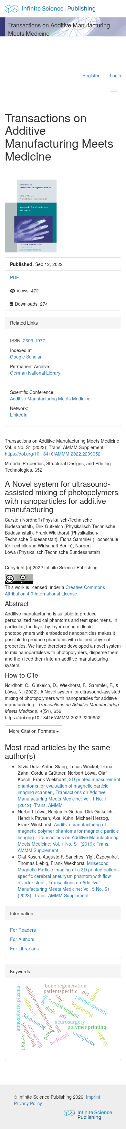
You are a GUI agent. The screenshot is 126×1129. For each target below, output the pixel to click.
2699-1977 (34, 340)
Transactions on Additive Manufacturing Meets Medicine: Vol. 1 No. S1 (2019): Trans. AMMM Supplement (68, 843)
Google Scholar (26, 356)
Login (115, 75)
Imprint (93, 1097)
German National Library (35, 372)
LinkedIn (18, 414)
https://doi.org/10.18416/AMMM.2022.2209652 (52, 453)
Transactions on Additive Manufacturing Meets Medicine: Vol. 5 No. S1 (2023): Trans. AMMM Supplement (64, 888)
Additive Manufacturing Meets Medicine (50, 398)
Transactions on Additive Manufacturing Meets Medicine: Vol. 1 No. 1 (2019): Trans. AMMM (62, 798)
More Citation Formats (32, 731)
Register (91, 75)
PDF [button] (14, 277)
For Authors (22, 939)
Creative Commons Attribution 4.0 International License (55, 590)
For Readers (23, 930)
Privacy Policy (28, 1103)
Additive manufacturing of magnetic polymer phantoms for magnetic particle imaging (68, 830)
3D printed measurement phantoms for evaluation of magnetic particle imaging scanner (69, 785)
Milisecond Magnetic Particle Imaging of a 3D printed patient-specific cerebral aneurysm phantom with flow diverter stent (68, 873)
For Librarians (24, 948)
